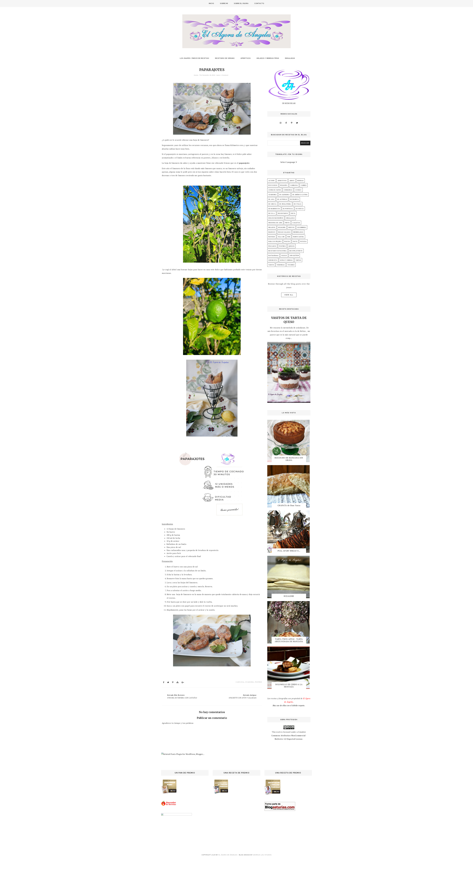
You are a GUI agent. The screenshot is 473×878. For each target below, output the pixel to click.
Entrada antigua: (243, 696)
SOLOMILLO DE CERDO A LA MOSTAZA (288, 685)
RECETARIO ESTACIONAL (277, 251)
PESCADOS (272, 246)
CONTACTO (259, 3)
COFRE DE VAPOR (274, 190)
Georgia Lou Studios (262, 855)
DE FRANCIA (294, 199)
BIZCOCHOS (272, 185)
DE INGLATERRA (285, 204)
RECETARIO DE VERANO (225, 58)
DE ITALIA (297, 204)
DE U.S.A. (271, 213)
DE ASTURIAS (282, 199)
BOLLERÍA (283, 185)
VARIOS (271, 265)
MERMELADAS (298, 232)
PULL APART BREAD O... (289, 550)
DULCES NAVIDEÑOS (275, 218)
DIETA (293, 213)
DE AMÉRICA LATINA (300, 194)
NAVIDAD (271, 237)
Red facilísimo (273, 255)
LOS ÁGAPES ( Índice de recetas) (194, 58)
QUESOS (291, 246)
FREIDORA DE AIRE (275, 223)
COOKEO (298, 190)
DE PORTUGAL (288, 209)
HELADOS (271, 227)
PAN (288, 237)
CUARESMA (249, 682)
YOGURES (291, 265)
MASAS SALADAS (284, 232)
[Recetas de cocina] (169, 805)
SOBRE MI (224, 3)
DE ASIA (271, 199)
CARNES (303, 185)
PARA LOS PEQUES (274, 241)
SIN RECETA (272, 260)
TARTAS (298, 260)
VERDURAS (281, 265)
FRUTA (287, 223)
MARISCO (271, 232)
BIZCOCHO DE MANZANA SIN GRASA (289, 458)
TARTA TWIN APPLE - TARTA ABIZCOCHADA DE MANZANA (289, 640)
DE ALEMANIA (284, 194)
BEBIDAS (300, 180)
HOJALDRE (282, 227)
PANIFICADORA (298, 237)
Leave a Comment (222, 75)
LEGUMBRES (301, 227)
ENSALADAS (290, 58)
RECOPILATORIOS (296, 251)
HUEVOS (291, 227)
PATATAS (303, 241)
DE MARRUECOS (274, 209)
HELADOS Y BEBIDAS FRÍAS (268, 58)
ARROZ (292, 180)
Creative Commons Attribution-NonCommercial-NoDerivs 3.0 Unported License (288, 735)
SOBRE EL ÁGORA (241, 3)
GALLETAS (296, 223)
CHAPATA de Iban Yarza (289, 505)
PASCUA (287, 241)
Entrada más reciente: (182, 696)
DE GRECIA (272, 204)
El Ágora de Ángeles (228, 855)
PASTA (295, 241)
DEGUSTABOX (283, 213)
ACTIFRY (271, 180)
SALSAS (284, 255)
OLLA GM (281, 237)
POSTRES (258, 682)
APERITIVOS (246, 58)
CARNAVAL (240, 682)
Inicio (211, 3)
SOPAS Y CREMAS (286, 260)
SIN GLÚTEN (294, 255)
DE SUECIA (300, 209)
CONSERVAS (288, 190)
